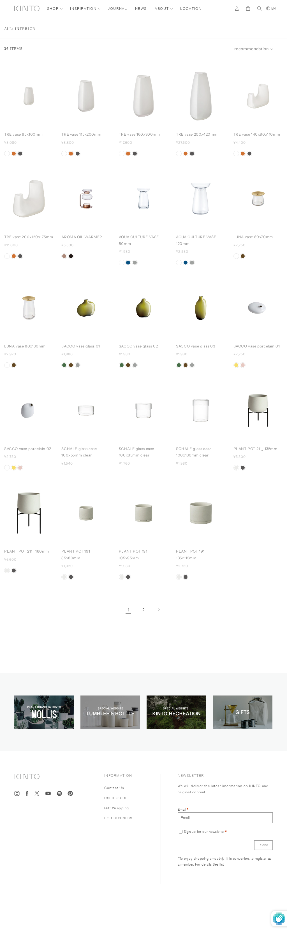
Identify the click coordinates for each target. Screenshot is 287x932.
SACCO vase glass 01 (80, 346)
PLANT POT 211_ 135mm (255, 448)
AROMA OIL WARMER (81, 237)
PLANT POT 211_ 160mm (26, 551)
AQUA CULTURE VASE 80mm (139, 240)
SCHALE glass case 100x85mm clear (136, 451)
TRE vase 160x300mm (139, 134)
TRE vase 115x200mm (81, 134)
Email (182, 809)
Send (264, 845)
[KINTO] (27, 8)
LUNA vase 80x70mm (253, 237)
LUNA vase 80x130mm (25, 346)
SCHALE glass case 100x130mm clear (193, 451)
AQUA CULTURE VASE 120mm (196, 240)
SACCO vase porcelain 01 (256, 346)
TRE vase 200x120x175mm (28, 237)
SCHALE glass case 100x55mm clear (79, 451)
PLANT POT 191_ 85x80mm (76, 554)
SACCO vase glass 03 (195, 346)
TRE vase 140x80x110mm (256, 134)
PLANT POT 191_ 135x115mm (191, 554)
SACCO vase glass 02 (138, 346)
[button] (253, 49)
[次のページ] (158, 610)
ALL (8, 29)
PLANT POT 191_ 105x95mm (134, 554)
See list (218, 864)
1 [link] (128, 610)
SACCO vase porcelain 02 (27, 448)
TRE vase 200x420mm (196, 134)
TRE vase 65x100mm (23, 134)
